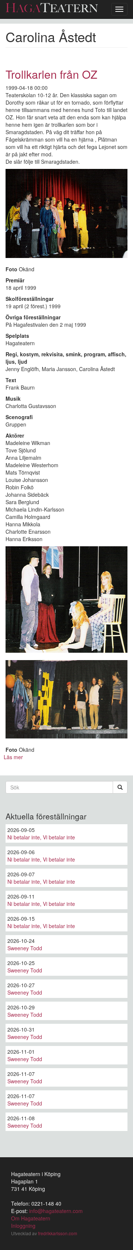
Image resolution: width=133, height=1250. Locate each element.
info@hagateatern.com (56, 1211)
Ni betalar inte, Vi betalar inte (41, 837)
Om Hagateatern (30, 1218)
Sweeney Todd (24, 948)
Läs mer (13, 757)
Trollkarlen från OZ (51, 74)
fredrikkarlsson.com (57, 1233)
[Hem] (51, 7)
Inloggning (23, 1225)
